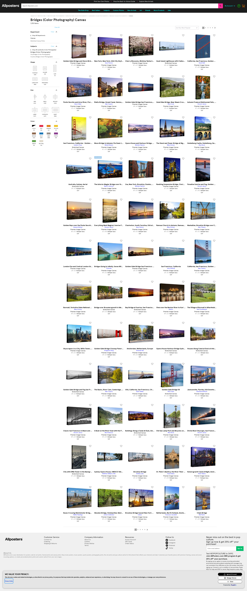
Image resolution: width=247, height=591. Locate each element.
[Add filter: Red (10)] (41, 125)
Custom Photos (118, 10)
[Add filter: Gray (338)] (48, 133)
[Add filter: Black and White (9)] (34, 125)
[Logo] (10, 6)
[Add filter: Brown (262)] (34, 133)
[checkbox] (34, 98)
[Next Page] (215, 28)
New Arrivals (131, 10)
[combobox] (119, 5)
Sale (169, 10)
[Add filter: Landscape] (35, 79)
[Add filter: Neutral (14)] (41, 140)
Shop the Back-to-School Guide (124, 1)
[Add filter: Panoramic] (45, 79)
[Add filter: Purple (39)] (56, 133)
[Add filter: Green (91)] (34, 140)
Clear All (57, 27)
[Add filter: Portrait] (35, 68)
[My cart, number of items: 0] (243, 5)
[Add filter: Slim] (55, 68)
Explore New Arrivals (146, 1)
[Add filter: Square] (45, 68)
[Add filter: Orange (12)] (48, 125)
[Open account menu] (234, 5)
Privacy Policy (9, 581)
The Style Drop (83, 10)
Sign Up (240, 548)
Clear (52, 46)
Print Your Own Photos (101, 1)
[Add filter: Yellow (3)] (56, 125)
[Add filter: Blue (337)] (41, 133)
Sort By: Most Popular (183, 28)
